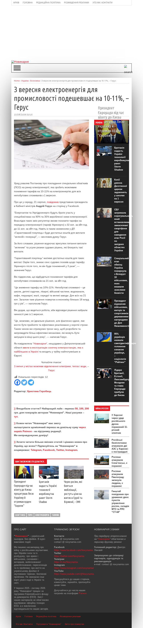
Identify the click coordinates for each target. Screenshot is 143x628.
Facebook (49, 450)
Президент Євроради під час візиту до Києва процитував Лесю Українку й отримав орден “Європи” (24, 493)
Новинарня (40, 343)
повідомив (53, 202)
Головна (28, 616)
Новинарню (104, 539)
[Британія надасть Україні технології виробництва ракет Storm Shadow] (49, 478)
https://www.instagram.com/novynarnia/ (74, 568)
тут (16, 416)
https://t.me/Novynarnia (66, 562)
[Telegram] (31, 382)
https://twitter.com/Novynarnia (69, 556)
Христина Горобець (39, 391)
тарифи (55, 515)
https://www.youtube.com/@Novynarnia (74, 574)
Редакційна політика (46, 616)
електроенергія (42, 515)
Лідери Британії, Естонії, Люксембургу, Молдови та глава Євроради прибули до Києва (122, 382)
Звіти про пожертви (74, 624)
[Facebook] (17, 382)
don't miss (20, 515)
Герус (30, 515)
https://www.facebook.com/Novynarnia (73, 550)
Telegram (36, 450)
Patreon (83, 593)
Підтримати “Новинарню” (48, 624)
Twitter (60, 450)
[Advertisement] (77, 32)
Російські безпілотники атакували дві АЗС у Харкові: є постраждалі (120, 446)
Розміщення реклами (70, 616)
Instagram (71, 450)
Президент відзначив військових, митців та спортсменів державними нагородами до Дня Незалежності (121, 313)
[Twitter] (24, 382)
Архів (18, 616)
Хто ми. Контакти (24, 624)
